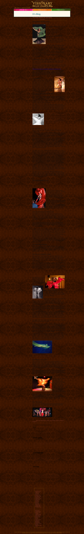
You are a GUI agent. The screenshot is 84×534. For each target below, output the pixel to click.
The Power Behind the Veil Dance (42, 17)
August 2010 (37, 499)
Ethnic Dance (37, 516)
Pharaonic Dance (38, 523)
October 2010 (37, 497)
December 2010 (38, 495)
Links (19, 14)
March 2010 (37, 504)
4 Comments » (42, 19)
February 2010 (37, 505)
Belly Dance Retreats (19, 13)
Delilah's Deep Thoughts (51, 420)
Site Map (22, 14)
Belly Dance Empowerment (41, 420)
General (57, 420)
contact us (23, 7)
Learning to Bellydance (37, 521)
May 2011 (37, 494)
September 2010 (38, 498)
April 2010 (37, 503)
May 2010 (37, 502)
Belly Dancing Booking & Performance (24, 12)
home (15, 7)
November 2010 (38, 496)
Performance (37, 522)
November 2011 (38, 491)
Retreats (36, 524)
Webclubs (17, 14)
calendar (28, 7)
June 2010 (37, 501)
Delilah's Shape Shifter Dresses (38, 515)
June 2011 (37, 493)
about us (19, 7)
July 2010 (37, 500)
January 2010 (37, 506)
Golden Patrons (38, 519)
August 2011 (37, 492)
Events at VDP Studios (37, 517)
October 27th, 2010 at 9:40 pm (38, 428)
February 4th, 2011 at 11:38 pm (38, 467)
